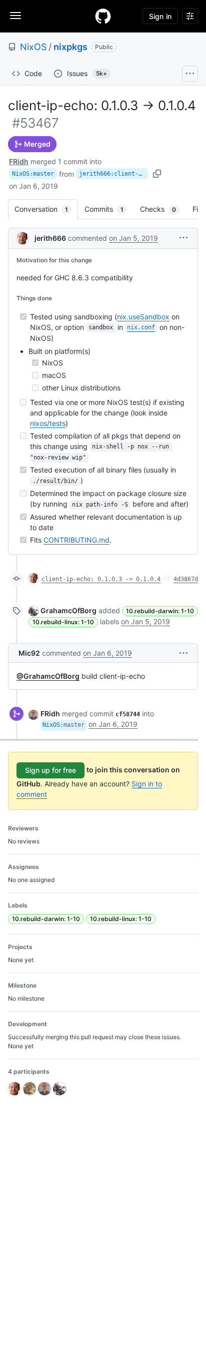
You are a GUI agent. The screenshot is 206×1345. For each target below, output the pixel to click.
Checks (163, 209)
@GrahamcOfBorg (48, 676)
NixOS (33, 47)
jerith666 (50, 238)
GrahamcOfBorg (68, 610)
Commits (109, 209)
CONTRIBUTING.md (77, 540)
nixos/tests (48, 423)
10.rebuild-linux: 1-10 (63, 622)
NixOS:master (33, 173)
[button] (184, 237)
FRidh (18, 161)
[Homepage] (103, 16)
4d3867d (186, 579)
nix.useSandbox (143, 316)
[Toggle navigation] (15, 15)
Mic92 (29, 653)
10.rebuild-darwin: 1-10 (160, 611)
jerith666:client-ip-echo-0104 (113, 173)
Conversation (46, 209)
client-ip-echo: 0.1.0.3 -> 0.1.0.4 (101, 579)
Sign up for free (50, 770)
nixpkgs (71, 47)
